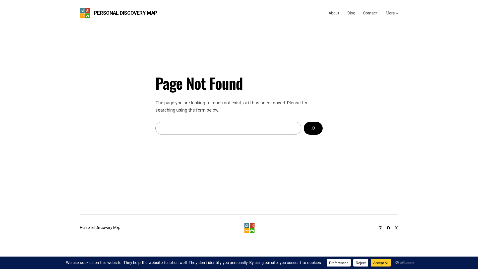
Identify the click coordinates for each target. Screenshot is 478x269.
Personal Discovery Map (125, 13)
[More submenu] (397, 13)
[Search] (313, 128)
